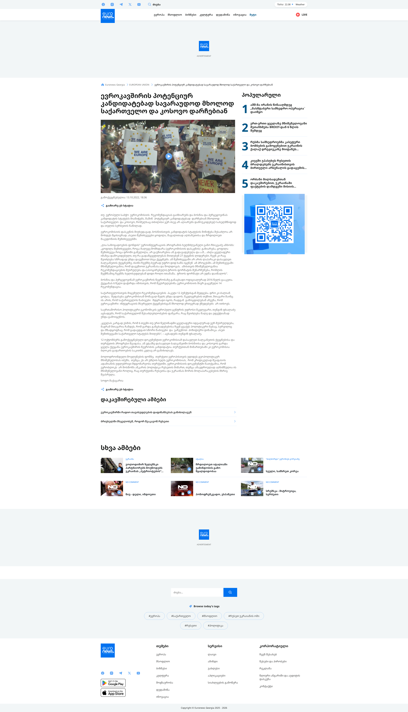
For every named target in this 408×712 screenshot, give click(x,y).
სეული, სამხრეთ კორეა (282, 471)
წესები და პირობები (273, 661)
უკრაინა (130, 459)
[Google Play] (113, 683)
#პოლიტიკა (215, 625)
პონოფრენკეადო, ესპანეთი (215, 494)
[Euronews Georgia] (108, 16)
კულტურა (162, 675)
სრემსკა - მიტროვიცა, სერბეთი (281, 492)
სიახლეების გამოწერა (223, 682)
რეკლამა (265, 668)
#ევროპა (154, 616)
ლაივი (212, 654)
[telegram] (121, 4)
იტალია (200, 459)
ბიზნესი (161, 668)
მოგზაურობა (164, 682)
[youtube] (139, 4)
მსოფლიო (163, 661)
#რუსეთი (191, 625)
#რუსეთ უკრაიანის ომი (243, 616)
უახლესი (214, 668)
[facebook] (103, 4)
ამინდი (213, 661)
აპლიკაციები (216, 675)
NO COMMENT (132, 482)
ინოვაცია (162, 696)
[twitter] (130, 4)
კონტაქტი (266, 686)
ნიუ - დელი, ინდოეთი (141, 494)
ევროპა (161, 654)
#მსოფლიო (209, 616)
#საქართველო (181, 616)
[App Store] (113, 692)
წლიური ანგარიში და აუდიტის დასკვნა (279, 677)
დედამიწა (163, 689)
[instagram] (112, 4)
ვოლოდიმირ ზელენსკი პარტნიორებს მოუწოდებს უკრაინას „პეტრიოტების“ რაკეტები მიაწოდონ (144, 468)
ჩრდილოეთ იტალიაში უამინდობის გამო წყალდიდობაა (211, 468)
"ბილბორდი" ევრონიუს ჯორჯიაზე (283, 459)
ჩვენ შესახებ (268, 654)
